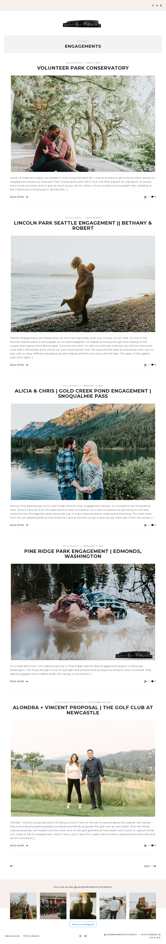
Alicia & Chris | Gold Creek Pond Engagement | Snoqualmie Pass (83, 393)
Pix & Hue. (155, 938)
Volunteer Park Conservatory (83, 68)
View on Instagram (83, 924)
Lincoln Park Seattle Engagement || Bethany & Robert (83, 225)
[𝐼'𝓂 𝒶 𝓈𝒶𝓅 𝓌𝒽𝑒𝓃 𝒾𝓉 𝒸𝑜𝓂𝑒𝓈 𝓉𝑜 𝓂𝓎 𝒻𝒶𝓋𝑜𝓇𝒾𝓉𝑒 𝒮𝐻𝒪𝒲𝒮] (142, 906)
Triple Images (31, 936)
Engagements (74, 63)
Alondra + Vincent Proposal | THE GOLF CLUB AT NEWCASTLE (83, 710)
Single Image (12, 936)
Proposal (78, 702)
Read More (17, 197)
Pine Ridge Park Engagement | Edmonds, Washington (83, 553)
